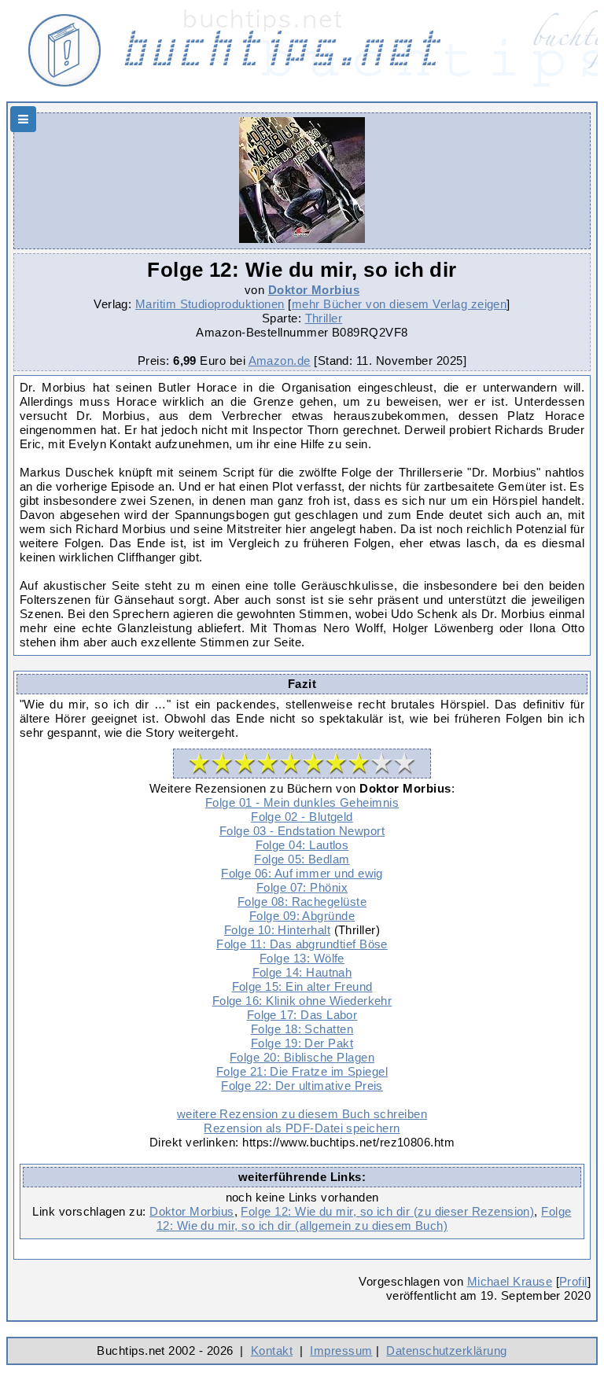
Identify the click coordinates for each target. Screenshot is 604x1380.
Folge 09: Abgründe (302, 915)
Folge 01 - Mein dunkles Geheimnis (302, 802)
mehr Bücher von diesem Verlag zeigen (399, 304)
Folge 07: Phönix (302, 887)
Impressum (341, 1350)
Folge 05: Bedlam (301, 859)
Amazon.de (280, 360)
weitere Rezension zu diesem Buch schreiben (302, 1114)
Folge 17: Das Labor (302, 1014)
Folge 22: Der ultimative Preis (302, 1085)
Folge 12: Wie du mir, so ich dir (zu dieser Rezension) (387, 1211)
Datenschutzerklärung (446, 1350)
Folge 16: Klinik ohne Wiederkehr (302, 1000)
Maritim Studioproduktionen (210, 304)
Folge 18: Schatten (302, 1029)
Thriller (324, 318)
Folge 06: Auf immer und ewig (302, 873)
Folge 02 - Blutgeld (302, 816)
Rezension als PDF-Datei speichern (302, 1128)
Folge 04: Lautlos (302, 845)
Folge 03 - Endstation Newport (302, 830)
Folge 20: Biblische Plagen (302, 1057)
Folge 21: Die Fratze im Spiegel (302, 1071)
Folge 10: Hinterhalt (277, 930)
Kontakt (272, 1350)
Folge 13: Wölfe (302, 958)
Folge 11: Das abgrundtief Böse (302, 944)
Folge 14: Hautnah (302, 972)
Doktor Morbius (313, 289)
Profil (573, 1281)
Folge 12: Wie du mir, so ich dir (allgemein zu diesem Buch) (364, 1218)
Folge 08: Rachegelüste (302, 901)
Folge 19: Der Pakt (302, 1043)
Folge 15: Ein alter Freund (302, 986)
